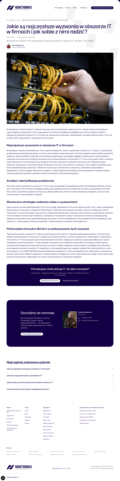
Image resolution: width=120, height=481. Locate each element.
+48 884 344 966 (86, 317)
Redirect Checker (48, 436)
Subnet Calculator (48, 432)
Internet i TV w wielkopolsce (87, 414)
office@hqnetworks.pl (107, 468)
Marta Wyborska (18, 45)
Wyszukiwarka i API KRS (86, 417)
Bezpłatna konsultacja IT (71, 280)
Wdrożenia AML (84, 423)
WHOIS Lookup (47, 426)
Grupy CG (100, 407)
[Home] (19, 8)
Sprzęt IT (9, 422)
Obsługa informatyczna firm (50, 280)
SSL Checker (47, 429)
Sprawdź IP (46, 417)
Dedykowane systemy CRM (87, 410)
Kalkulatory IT (47, 410)
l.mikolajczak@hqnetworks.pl (89, 320)
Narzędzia (83, 7)
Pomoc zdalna (47, 414)
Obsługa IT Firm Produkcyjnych (57, 451)
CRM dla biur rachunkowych (88, 420)
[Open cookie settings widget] (3, 478)
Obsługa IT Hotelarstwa (11, 454)
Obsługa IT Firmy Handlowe (100, 451)
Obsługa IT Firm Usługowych (78, 451)
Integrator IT (10, 415)
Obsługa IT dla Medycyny (34, 451)
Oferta (67, 7)
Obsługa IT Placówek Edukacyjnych (79, 454)
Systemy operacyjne (12, 425)
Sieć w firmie (10, 418)
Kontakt (27, 420)
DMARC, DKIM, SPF (48, 423)
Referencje (28, 417)
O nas (26, 410)
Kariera (27, 423)
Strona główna (58, 7)
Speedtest (46, 439)
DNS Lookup (46, 420)
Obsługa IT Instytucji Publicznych (36, 454)
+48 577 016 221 (95, 468)
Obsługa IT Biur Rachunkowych (13, 451)
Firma (74, 7)
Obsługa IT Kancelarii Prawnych (57, 454)
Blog (18, 20)
